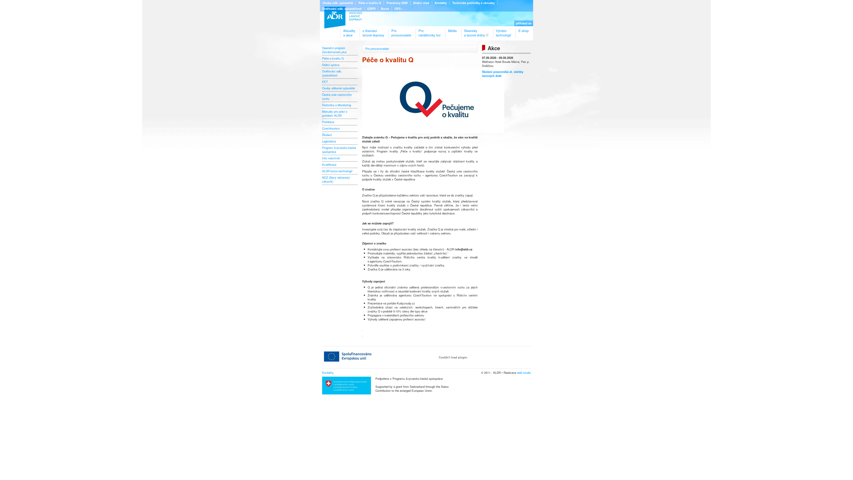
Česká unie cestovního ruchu (337, 97)
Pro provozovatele (377, 48)
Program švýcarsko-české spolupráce (339, 150)
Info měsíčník (331, 158)
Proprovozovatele (401, 31)
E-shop (523, 30)
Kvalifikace (329, 165)
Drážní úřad (421, 3)
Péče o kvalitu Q (370, 3)
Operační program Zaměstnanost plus (334, 50)
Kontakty (441, 3)
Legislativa (329, 141)
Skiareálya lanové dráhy (474, 31)
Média (452, 30)
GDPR (371, 9)
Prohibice (328, 122)
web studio (524, 372)
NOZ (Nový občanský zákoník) (336, 180)
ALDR (343, 17)
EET (325, 82)
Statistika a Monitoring (336, 105)
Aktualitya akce (349, 31)
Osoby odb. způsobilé (338, 3)
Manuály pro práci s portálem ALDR (334, 114)
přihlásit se (523, 23)
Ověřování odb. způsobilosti (342, 9)
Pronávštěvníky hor (430, 31)
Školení (327, 135)
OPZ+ (398, 9)
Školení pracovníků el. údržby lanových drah (502, 74)
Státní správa (330, 65)
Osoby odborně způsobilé (338, 88)
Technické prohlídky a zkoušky (473, 3)
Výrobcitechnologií (503, 31)
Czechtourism (331, 128)
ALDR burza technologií (337, 171)
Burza (385, 9)
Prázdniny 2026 (397, 3)
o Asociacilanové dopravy (373, 31)
